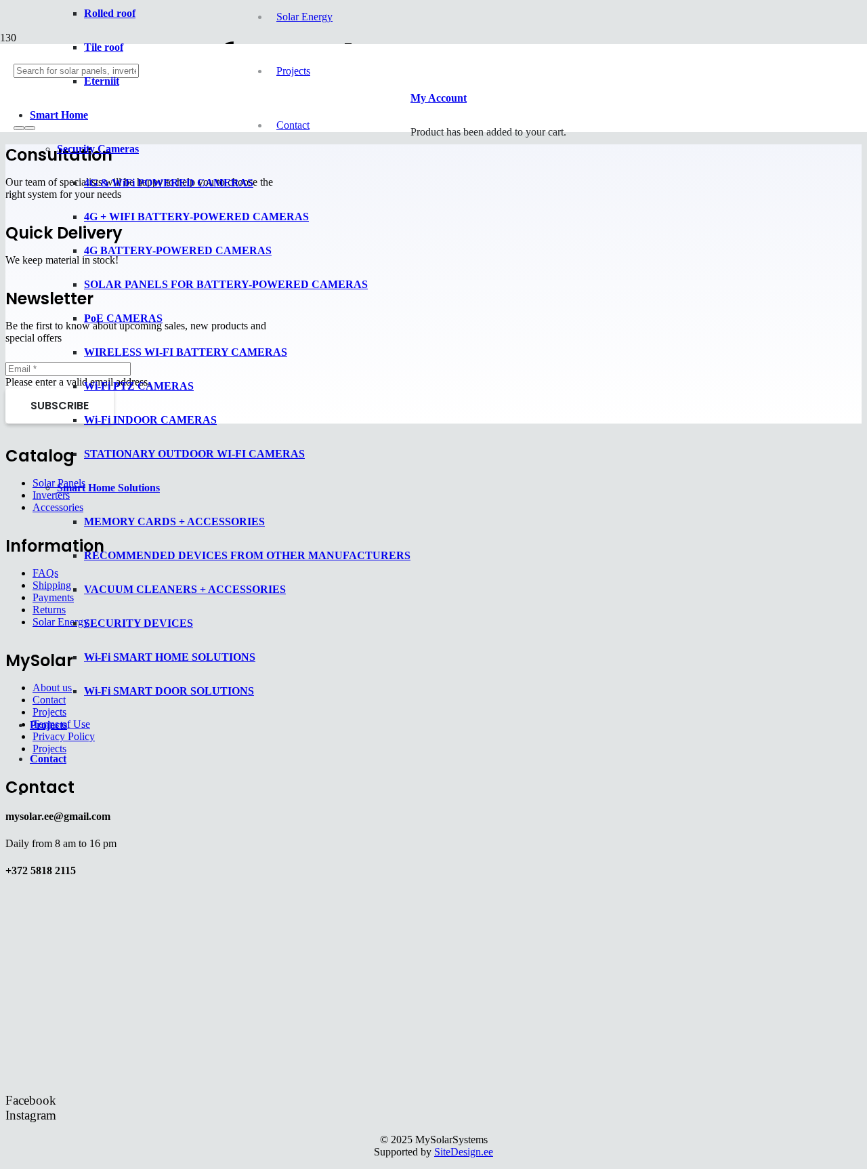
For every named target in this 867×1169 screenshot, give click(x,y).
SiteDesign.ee (463, 1151)
